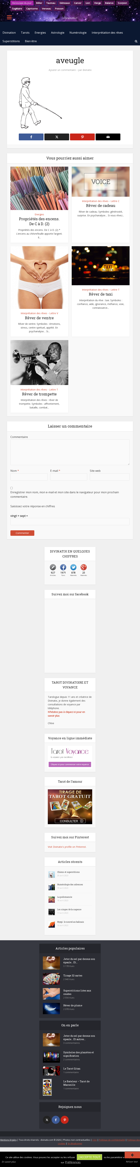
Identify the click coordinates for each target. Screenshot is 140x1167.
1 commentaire (71, 1072)
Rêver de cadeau (100, 205)
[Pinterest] (65, 1120)
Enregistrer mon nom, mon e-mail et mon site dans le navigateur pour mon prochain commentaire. (64, 494)
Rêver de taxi (101, 294)
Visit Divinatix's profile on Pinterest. (67, 846)
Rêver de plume (72, 1005)
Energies (40, 32)
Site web (95, 471)
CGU (94, 1139)
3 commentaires (71, 1043)
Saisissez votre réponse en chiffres (32, 506)
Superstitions (11, 41)
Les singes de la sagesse (69, 909)
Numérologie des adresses (70, 884)
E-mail (55, 471)
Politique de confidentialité (112, 1139)
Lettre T (115, 290)
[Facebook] (56, 1120)
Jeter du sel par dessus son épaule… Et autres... (79, 1037)
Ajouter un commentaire (62, 70)
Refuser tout (131, 1161)
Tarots (25, 32)
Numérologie (78, 32)
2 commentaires (71, 1059)
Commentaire (19, 437)
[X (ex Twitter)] (47, 1120)
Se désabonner (75, 1143)
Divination (9, 32)
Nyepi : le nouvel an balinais (70, 921)
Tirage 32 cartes (72, 975)
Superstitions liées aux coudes (77, 992)
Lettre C (115, 201)
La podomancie (64, 897)
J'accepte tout (89, 1157)
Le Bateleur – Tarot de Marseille (76, 1083)
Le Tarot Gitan (71, 1068)
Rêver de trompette (39, 394)
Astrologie (57, 32)
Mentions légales (8, 1139)
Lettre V (53, 313)
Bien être (31, 41)
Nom (14, 471)
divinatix (87, 70)
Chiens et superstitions (68, 872)
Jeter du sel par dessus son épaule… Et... (79, 960)
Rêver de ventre (39, 317)
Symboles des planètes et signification (78, 1054)
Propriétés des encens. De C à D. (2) (39, 221)
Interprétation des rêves (107, 32)
